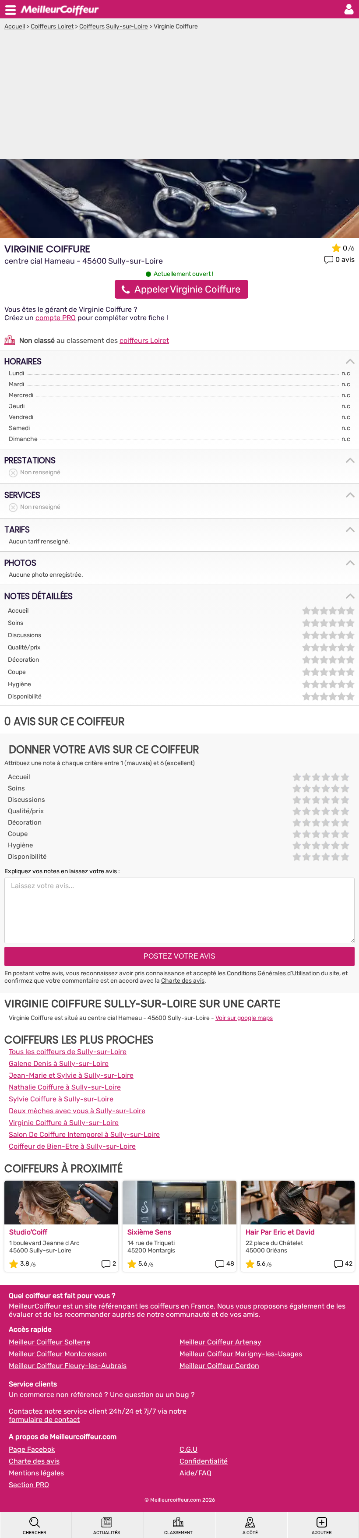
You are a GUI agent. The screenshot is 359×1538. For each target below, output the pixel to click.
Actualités (106, 1532)
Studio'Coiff (28, 1232)
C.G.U (188, 1449)
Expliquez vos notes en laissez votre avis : (62, 871)
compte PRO (55, 318)
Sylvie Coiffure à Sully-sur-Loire (61, 1099)
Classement (178, 1532)
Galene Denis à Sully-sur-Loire (59, 1063)
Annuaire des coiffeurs (59, 9)
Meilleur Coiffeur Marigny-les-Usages (241, 1354)
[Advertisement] (179, 96)
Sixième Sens (149, 1232)
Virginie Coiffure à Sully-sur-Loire (64, 1122)
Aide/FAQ (195, 1473)
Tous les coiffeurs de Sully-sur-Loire (68, 1052)
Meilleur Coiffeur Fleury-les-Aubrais (68, 1366)
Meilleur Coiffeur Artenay (220, 1342)
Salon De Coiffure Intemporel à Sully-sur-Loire (84, 1134)
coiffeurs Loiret (144, 340)
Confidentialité (204, 1461)
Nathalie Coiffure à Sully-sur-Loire (65, 1087)
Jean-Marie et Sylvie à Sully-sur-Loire (71, 1075)
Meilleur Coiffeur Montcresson (58, 1354)
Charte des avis (182, 980)
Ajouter (322, 1532)
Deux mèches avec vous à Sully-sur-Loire (77, 1111)
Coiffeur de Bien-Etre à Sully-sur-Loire (72, 1146)
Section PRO (29, 1485)
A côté (250, 1532)
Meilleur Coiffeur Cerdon (219, 1366)
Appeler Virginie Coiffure (187, 289)
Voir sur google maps (244, 1018)
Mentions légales (36, 1473)
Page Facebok (32, 1449)
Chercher (34, 1532)
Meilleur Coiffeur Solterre (49, 1342)
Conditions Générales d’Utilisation (273, 973)
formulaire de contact (44, 1419)
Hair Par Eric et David (280, 1232)
